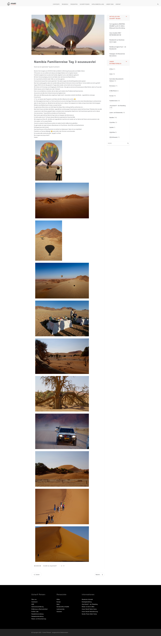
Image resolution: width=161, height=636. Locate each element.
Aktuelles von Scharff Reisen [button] (114, 17)
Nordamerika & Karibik (63, 606)
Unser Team (109, 4)
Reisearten (74, 4)
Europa (111, 95)
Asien (110, 74)
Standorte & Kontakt (87, 599)
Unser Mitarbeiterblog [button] (115, 62)
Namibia (111, 117)
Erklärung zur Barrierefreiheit (39, 609)
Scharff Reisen (84, 4)
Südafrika (112, 132)
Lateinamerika (60, 609)
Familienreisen (113, 100)
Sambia (111, 127)
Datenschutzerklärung (37, 606)
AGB (32, 604)
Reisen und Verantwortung (38, 619)
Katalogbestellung (98, 4)
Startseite (56, 4)
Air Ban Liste (34, 611)
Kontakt (118, 4)
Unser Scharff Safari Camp (89, 609)
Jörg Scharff (53, 566)
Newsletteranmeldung (37, 614)
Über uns (33, 599)
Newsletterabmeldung (37, 616)
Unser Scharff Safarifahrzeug (90, 611)
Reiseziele (65, 4)
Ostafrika (112, 122)
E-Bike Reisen (113, 90)
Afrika (111, 69)
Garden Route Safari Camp (89, 614)
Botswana (112, 86)
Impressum (34, 602)
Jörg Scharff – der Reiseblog (117, 105)
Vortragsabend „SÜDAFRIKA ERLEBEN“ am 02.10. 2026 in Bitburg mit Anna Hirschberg (117, 26)
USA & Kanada (113, 137)
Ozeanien (59, 611)
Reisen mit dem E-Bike (88, 606)
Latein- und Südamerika (115, 112)
